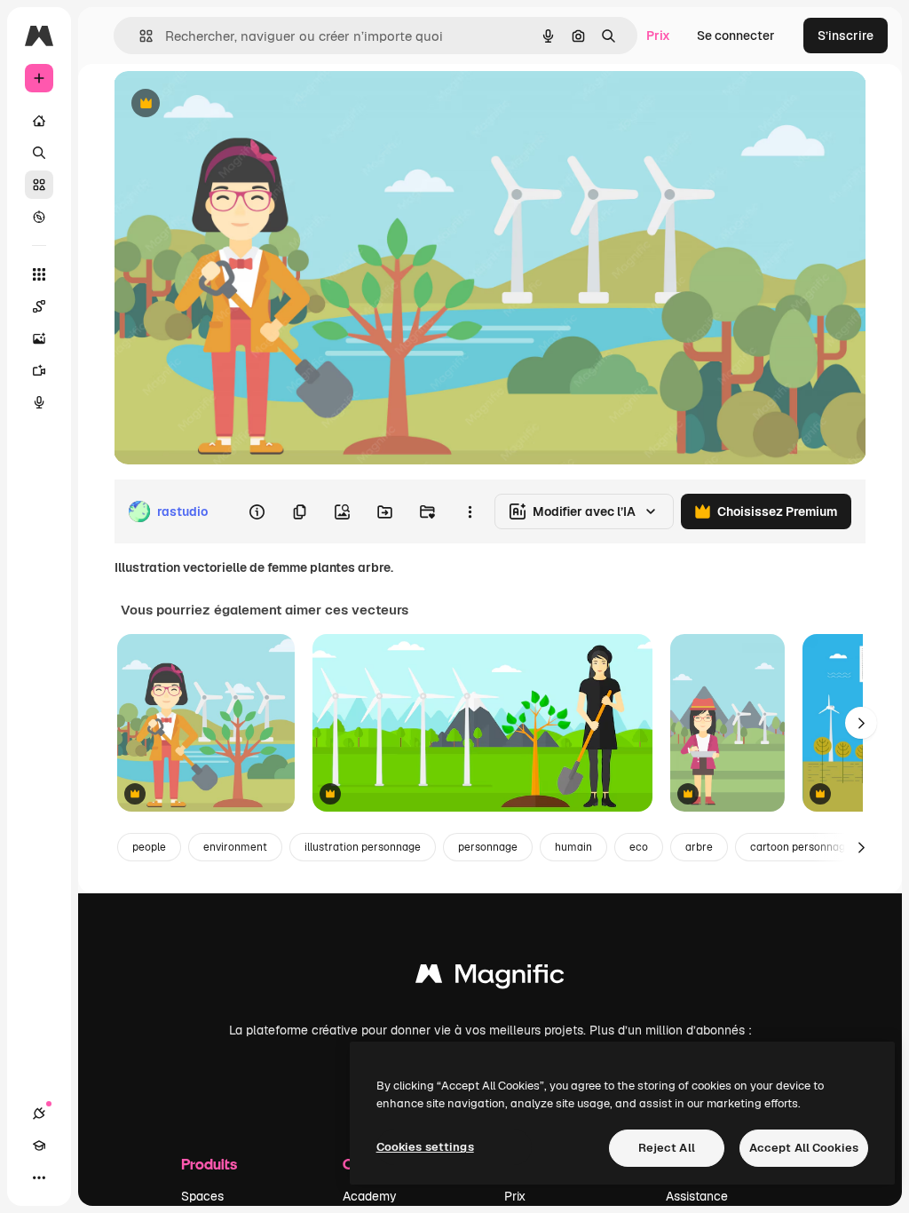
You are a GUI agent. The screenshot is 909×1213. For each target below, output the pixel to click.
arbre (699, 847)
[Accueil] (39, 121)
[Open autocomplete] (139, 36)
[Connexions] (39, 1113)
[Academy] (39, 1145)
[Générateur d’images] (39, 338)
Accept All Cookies (803, 1147)
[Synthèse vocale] (39, 402)
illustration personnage (362, 847)
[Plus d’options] (469, 511)
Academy (370, 1196)
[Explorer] (39, 216)
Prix (658, 36)
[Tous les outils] (39, 274)
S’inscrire (845, 36)
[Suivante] (861, 723)
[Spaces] (39, 306)
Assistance (697, 1196)
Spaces (202, 1196)
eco (638, 847)
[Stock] (39, 184)
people (149, 847)
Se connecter (736, 36)
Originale (230, 104)
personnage (488, 847)
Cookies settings (425, 1146)
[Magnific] (490, 978)
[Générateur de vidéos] (39, 370)
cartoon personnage (800, 847)
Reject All (666, 1147)
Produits (209, 1163)
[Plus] (39, 1177)
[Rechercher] (39, 153)
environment (235, 847)
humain (573, 847)
